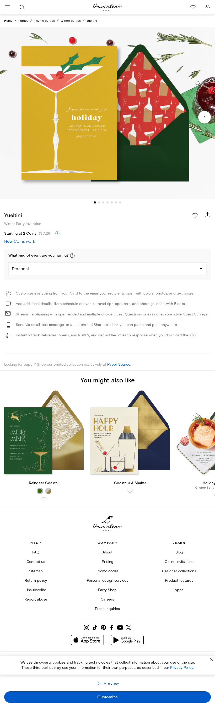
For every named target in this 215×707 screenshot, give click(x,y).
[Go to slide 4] (107, 202)
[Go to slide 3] (103, 202)
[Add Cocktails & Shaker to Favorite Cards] (130, 491)
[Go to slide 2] (99, 202)
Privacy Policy (181, 667)
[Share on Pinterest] (103, 627)
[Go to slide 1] (95, 202)
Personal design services (107, 580)
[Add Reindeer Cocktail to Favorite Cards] (44, 499)
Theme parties (44, 21)
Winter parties (71, 21)
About (107, 552)
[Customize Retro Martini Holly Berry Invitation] (108, 113)
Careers (107, 599)
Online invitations (179, 561)
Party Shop (107, 590)
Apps (179, 590)
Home (8, 21)
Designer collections (179, 571)
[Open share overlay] (208, 214)
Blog (179, 552)
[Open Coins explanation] (57, 233)
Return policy (36, 580)
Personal (20, 269)
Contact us (35, 561)
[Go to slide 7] (120, 202)
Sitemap (36, 571)
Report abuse (35, 599)
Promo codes (107, 571)
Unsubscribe (35, 590)
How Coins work (19, 241)
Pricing (107, 561)
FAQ (35, 552)
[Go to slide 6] (116, 202)
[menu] (7, 7)
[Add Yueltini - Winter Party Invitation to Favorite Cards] (195, 215)
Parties (23, 21)
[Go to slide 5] (112, 202)
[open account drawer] (207, 7)
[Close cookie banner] (211, 659)
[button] (72, 255)
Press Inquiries (107, 609)
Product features (179, 580)
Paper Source (118, 364)
